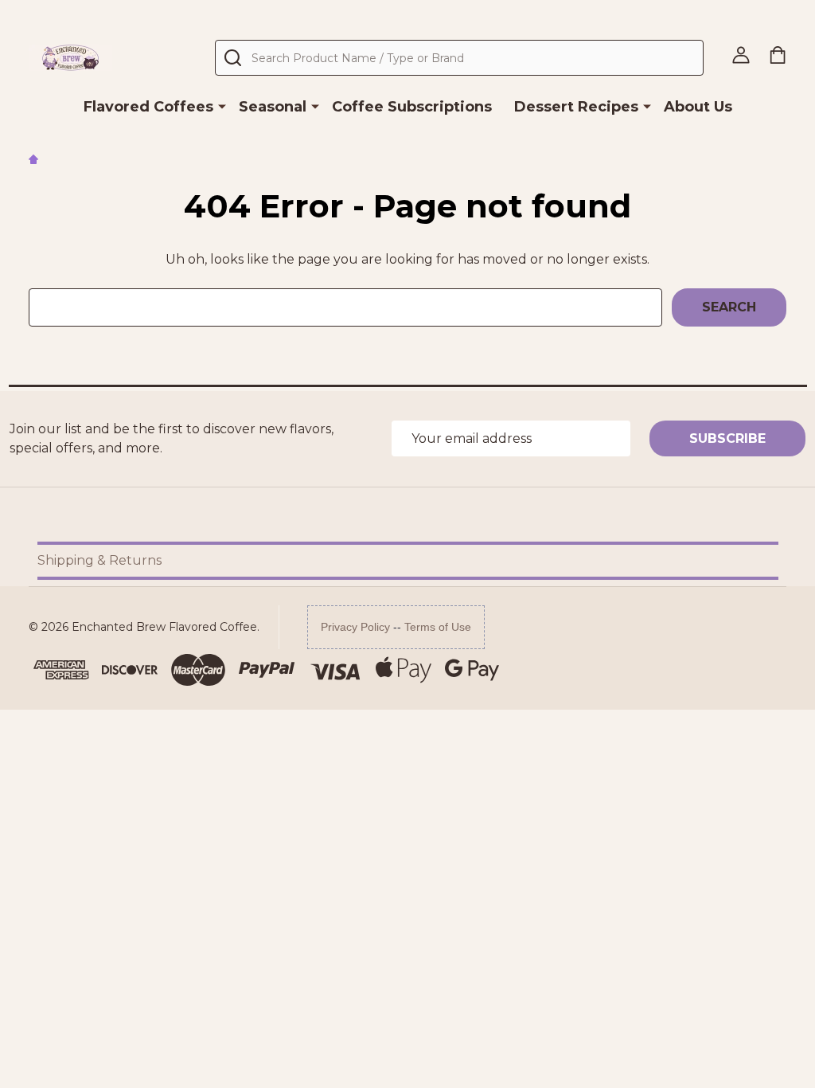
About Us (698, 106)
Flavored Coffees (148, 106)
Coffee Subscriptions (412, 106)
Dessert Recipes (576, 106)
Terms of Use (437, 626)
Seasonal (272, 106)
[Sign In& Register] (741, 55)
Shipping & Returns (99, 560)
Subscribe (727, 438)
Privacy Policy (355, 626)
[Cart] (777, 55)
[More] (222, 106)
